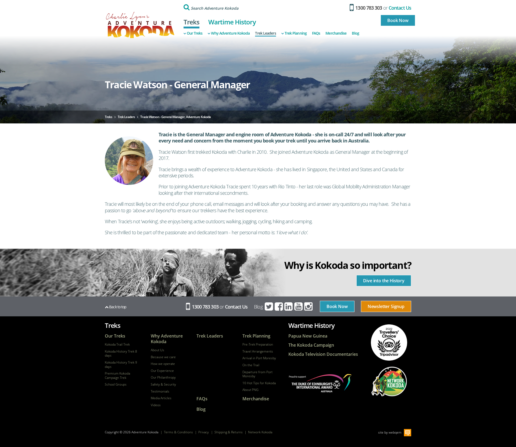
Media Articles (161, 398)
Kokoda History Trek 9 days (121, 364)
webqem (395, 432)
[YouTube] (298, 306)
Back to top (117, 306)
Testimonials (160, 391)
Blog (355, 33)
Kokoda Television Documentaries (323, 354)
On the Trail (250, 365)
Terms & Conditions (178, 432)
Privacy (203, 432)
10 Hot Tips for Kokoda (259, 383)
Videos (156, 405)
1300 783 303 (368, 8)
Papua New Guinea (307, 336)
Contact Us (400, 8)
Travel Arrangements (257, 351)
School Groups (116, 384)
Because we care (163, 357)
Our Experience (162, 371)
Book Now (397, 20)
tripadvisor (389, 342)
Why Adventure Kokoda (230, 33)
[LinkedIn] (288, 306)
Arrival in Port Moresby (259, 358)
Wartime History (232, 21)
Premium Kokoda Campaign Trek (117, 375)
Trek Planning (296, 33)
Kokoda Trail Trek (117, 344)
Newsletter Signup (386, 306)
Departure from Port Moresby (257, 374)
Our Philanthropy (163, 377)
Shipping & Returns (228, 432)
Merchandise (335, 33)
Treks (192, 21)
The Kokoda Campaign (311, 345)
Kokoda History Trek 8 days (121, 353)
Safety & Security (163, 384)
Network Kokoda (260, 432)
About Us (157, 350)
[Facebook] (279, 306)
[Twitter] (269, 306)
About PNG (250, 390)
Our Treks (195, 33)
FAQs (316, 33)
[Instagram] (308, 306)
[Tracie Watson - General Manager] (129, 160)
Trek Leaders (265, 33)
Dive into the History (383, 281)
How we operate (163, 364)
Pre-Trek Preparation (257, 344)
